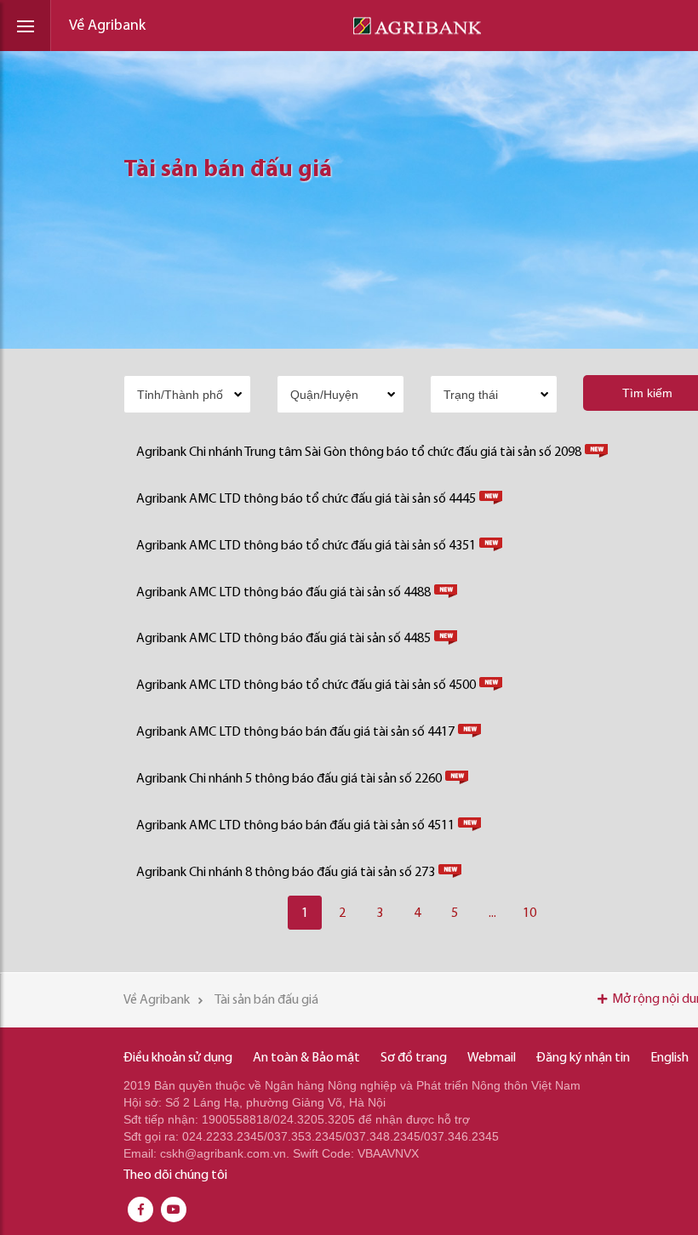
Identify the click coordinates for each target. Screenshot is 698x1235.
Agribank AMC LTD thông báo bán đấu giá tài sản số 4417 (295, 732)
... (492, 913)
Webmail (491, 1058)
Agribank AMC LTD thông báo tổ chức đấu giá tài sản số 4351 (306, 546)
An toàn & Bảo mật (306, 1058)
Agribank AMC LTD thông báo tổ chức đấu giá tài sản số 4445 (306, 499)
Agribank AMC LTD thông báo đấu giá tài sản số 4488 (283, 593)
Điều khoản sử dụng (177, 1058)
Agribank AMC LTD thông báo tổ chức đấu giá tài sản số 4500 (306, 685)
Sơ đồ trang (413, 1058)
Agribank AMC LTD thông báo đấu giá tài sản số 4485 (283, 639)
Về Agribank (107, 26)
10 (529, 913)
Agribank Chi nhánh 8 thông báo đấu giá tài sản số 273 (285, 872)
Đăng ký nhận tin (583, 1058)
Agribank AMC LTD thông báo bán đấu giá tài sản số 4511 (295, 826)
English (669, 1058)
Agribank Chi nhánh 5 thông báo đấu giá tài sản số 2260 (289, 779)
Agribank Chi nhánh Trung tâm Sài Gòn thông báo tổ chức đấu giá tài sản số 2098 (358, 452)
